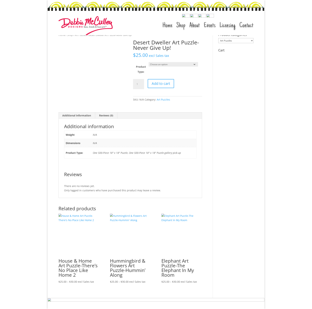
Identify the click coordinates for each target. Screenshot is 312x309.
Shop (180, 25)
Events (210, 25)
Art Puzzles (163, 99)
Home (167, 25)
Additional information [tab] (76, 115)
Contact (246, 25)
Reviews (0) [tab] (106, 115)
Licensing (227, 25)
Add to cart (161, 83)
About (194, 25)
